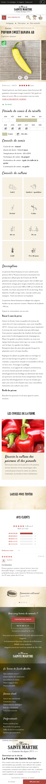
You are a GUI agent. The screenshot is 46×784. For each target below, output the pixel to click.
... (1, 28)
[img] (7, 557)
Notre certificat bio (10, 724)
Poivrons (8, 28)
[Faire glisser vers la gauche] (20, 78)
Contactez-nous (23, 619)
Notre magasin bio (10, 683)
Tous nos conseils (10, 711)
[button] (11, 17)
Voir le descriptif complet (14, 99)
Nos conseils (35, 23)
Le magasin (20, 2)
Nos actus (22, 23)
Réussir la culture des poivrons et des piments (20, 459)
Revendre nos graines (11, 727)
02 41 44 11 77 (23, 626)
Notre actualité (9, 686)
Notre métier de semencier (14, 677)
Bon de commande (10, 708)
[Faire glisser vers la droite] (26, 78)
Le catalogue (11, 2)
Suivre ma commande (11, 699)
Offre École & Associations (13, 730)
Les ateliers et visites (11, 680)
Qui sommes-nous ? (11, 674)
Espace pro (28, 2)
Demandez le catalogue (12, 705)
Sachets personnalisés (12, 733)
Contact (3, 2)
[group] (23, 595)
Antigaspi (9, 23)
